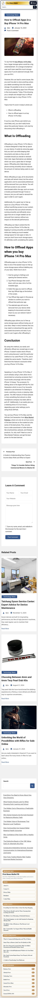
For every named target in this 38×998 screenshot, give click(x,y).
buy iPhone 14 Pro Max (23, 62)
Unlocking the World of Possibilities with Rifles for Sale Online (17, 740)
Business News (7, 969)
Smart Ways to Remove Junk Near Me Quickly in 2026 (17, 942)
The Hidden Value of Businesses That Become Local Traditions (16, 924)
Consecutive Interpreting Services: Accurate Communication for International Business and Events (18, 850)
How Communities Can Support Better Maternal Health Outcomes (18, 929)
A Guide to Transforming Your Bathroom (14, 960)
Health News (7, 979)
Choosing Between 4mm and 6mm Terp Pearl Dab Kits (16, 679)
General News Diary (9, 983)
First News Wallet (12, 3)
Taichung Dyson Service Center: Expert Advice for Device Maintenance (18, 604)
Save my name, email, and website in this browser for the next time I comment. (18, 529)
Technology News (12, 15)
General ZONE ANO (9, 993)
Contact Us (6, 889)
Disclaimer (6, 895)
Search (5, 781)
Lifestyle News (7, 972)
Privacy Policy (7, 892)
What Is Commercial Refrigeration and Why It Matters (17, 939)
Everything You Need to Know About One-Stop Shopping (18, 908)
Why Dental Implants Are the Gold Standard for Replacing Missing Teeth (18, 919)
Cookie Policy (7, 899)
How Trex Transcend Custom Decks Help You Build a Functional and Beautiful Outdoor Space (17, 946)
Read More (5, 629)
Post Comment (13, 537)
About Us (6, 885)
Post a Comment (13, 31)
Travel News (7, 990)
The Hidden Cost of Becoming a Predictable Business (17, 916)
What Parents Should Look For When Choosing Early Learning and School (17, 911)
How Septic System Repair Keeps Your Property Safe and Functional (18, 956)
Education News (8, 986)
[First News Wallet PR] (3, 3)
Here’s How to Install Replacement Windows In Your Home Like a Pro (18, 951)
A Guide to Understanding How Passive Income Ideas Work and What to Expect (16, 456)
